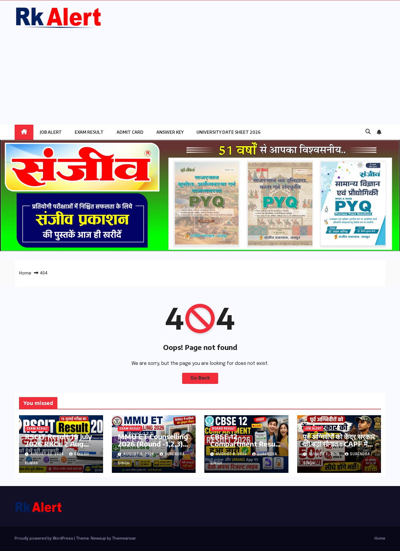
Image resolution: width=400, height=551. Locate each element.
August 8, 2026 (139, 454)
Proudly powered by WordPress (44, 538)
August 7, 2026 (325, 454)
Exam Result (89, 132)
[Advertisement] (200, 73)
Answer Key (170, 132)
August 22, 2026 (47, 454)
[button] (368, 132)
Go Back (200, 378)
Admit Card (130, 132)
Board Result (223, 428)
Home (25, 273)
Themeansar (124, 538)
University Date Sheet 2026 (228, 132)
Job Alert (51, 132)
